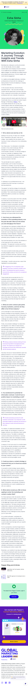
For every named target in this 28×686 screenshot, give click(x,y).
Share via (23, 12)
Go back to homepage (7, 12)
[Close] (26, 2)
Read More (20, 3)
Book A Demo (14, 641)
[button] (26, 7)
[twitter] (23, 14)
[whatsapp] (25, 14)
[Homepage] (6, 6)
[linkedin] (21, 14)
